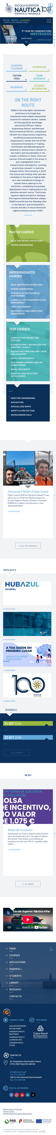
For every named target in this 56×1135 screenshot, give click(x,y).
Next (54, 495)
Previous (54, 499)
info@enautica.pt (18, 1071)
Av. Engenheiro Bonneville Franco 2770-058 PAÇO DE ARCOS (25, 1062)
